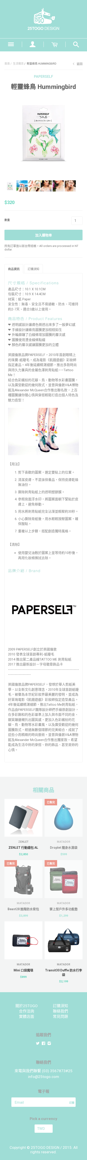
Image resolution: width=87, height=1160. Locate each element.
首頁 (7, 63)
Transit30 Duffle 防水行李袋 (63, 972)
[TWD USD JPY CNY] (43, 1128)
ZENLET (23, 841)
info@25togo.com (43, 1076)
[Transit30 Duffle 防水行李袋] (64, 940)
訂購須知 (60, 1006)
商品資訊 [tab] (14, 269)
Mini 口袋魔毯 (23, 970)
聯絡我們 (60, 1011)
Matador (63, 841)
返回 (80, 63)
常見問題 (60, 1016)
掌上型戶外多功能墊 (64, 909)
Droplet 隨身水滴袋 (63, 847)
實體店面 (26, 1016)
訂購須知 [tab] (33, 269)
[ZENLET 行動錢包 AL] (23, 818)
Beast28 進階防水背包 (23, 909)
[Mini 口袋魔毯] (23, 940)
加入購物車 (43, 235)
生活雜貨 (18, 63)
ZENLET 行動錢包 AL (23, 847)
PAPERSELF (43, 76)
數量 (7, 220)
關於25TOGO (26, 1006)
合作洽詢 (26, 1011)
